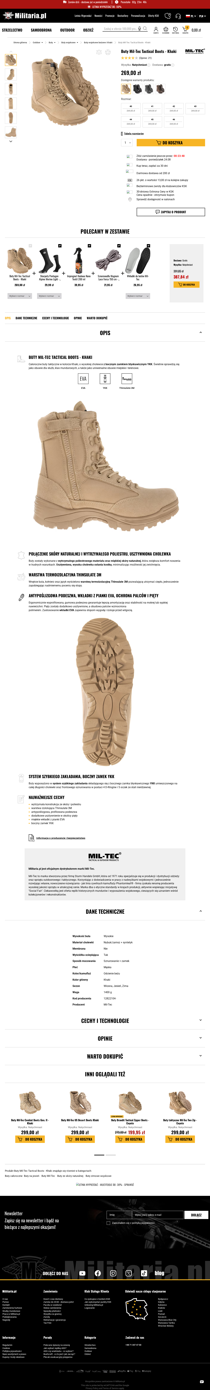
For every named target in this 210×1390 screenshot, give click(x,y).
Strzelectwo (89, 1345)
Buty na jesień (32, 1175)
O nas (5, 1299)
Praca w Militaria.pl (11, 1314)
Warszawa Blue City (167, 1320)
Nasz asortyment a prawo (14, 1354)
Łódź (160, 1311)
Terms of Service (111, 1388)
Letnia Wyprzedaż (83, 16)
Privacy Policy (92, 1388)
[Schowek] (165, 30)
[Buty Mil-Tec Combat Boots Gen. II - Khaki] (30, 1105)
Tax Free (47, 1323)
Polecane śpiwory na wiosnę (56, 1345)
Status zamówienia (52, 1308)
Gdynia (161, 1302)
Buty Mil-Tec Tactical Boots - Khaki (20, 278)
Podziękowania (9, 1317)
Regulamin (7, 1345)
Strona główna (20, 42)
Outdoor (36, 42)
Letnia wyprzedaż (117, 1116)
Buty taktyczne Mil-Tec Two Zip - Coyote (180, 1122)
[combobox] (125, 29)
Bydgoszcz (163, 1299)
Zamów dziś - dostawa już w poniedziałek (88, 2)
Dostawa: (157, 64)
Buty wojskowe (68, 42)
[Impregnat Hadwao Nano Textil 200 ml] (79, 257)
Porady (47, 1337)
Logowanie (89, 1308)
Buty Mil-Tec (49, 1175)
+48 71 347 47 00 (133, 1345)
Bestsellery (122, 16)
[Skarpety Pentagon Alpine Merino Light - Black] (49, 257)
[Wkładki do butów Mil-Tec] (138, 257)
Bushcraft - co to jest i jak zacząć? (59, 1354)
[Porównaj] (99, 52)
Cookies (6, 1348)
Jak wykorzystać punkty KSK (97, 1302)
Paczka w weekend (52, 1305)
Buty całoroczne (14, 1175)
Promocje (110, 16)
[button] (202, 16)
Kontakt (6, 1305)
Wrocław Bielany (166, 1326)
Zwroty (46, 1317)
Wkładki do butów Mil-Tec (138, 278)
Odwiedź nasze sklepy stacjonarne (145, 1291)
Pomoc (5, 1302)
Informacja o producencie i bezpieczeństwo (60, 838)
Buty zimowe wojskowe (98, 1175)
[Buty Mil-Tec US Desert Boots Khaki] (80, 1105)
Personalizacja (138, 16)
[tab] (105, 338)
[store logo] (24, 16)
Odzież (87, 1354)
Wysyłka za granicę (52, 1314)
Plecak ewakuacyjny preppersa (57, 1357)
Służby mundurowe (11, 1311)
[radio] (131, 108)
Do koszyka (189, 284)
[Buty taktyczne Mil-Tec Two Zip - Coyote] (180, 1105)
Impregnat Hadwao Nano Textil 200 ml (79, 278)
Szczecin (162, 1317)
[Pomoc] (178, 16)
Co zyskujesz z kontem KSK (97, 1299)
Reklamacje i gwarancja (54, 1320)
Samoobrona (90, 1348)
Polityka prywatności (12, 1351)
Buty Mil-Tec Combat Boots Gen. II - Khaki (30, 1122)
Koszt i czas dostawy (53, 1299)
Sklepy (169, 14)
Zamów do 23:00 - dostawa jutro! (58, 1302)
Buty (51, 42)
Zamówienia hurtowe (12, 1308)
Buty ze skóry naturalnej (70, 1175)
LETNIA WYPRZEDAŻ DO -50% (106, 7)
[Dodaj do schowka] (108, 52)
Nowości (98, 16)
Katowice (162, 1305)
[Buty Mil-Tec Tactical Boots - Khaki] (20, 257)
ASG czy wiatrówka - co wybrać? (58, 1351)
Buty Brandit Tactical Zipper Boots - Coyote (130, 1122)
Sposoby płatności (52, 1311)
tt (139, 1273)
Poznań (161, 1314)
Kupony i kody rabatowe (13, 1357)
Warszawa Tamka (166, 1323)
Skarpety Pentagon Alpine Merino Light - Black (49, 278)
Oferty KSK (153, 16)
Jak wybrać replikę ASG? (54, 1348)
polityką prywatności (143, 1222)
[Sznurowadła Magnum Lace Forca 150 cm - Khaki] (108, 257)
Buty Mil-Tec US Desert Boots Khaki (80, 1120)
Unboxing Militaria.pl (93, 1305)
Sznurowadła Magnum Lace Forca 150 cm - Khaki (108, 278)
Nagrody (6, 1320)
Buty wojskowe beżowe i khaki (98, 42)
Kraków (161, 1308)
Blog (159, 1273)
